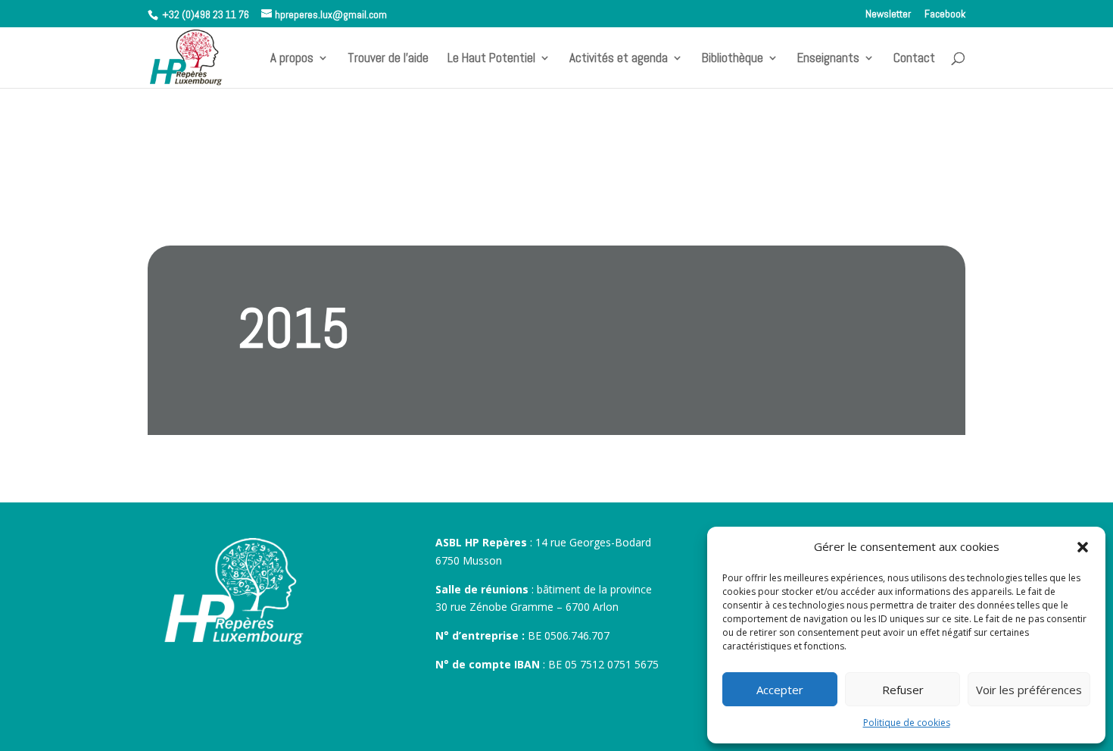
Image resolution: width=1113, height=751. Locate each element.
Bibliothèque (732, 59)
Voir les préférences (1029, 689)
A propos (291, 59)
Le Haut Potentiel (491, 59)
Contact (914, 59)
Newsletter (888, 14)
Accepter (779, 689)
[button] (1082, 547)
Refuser (903, 689)
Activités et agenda (618, 59)
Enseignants (828, 59)
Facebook (944, 14)
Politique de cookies (906, 722)
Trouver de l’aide (388, 59)
